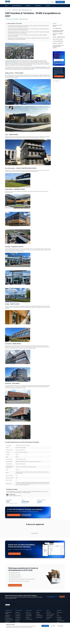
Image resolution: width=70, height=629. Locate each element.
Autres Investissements (16, 5)
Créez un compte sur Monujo (14, 553)
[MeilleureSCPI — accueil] (7, 2)
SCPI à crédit (48, 612)
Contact (58, 622)
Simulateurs (28, 5)
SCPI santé (17, 620)
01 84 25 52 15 (59, 60)
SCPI (6, 5)
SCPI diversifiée (48, 617)
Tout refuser (52, 625)
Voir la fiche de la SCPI (26, 515)
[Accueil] (5, 9)
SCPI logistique (17, 615)
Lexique (58, 615)
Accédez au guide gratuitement (15, 585)
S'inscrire (62, 596)
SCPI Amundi (28, 617)
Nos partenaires (59, 617)
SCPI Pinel (37, 612)
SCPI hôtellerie (17, 622)
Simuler (58, 76)
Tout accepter (45, 625)
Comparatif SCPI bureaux (9, 619)
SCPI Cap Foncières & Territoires (12, 60)
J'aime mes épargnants (60, 620)
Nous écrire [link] (59, 63)
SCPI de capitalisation (49, 615)
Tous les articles (34, 533)
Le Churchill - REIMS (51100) (58, 41)
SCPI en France (28, 612)
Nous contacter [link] (61, 2)
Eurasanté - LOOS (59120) (58, 43)
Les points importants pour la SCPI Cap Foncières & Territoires (58, 46)
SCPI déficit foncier (39, 615)
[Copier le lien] (54, 81)
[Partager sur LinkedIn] (59, 81)
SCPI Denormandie (39, 617)
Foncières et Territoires (40, 67)
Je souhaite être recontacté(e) (14, 515)
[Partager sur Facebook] (56, 81)
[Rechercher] (48, 2)
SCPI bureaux (17, 612)
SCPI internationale (29, 615)
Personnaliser (60, 625)
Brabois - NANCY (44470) (57, 39)
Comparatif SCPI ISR (8, 618)
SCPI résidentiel (17, 617)
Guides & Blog (38, 5)
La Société (47, 5)
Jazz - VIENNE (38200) (57, 28)
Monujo (52, 2)
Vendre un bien (59, 612)
